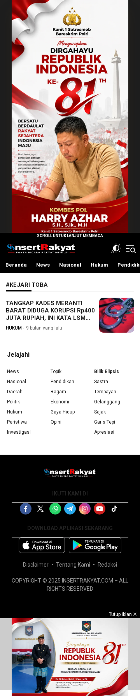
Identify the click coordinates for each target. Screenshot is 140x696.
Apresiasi (104, 432)
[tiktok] (114, 509)
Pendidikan (62, 381)
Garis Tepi (104, 422)
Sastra (101, 381)
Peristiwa (17, 422)
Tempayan (105, 391)
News (13, 371)
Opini (56, 422)
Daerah (15, 391)
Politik (13, 402)
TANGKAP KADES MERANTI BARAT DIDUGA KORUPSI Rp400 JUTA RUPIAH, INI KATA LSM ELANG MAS (50, 314)
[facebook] (26, 509)
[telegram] (70, 509)
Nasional (16, 381)
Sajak (100, 412)
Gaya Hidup (63, 412)
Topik (56, 371)
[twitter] (40, 509)
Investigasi (19, 432)
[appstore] (42, 545)
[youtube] (99, 509)
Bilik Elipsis (106, 371)
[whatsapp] (55, 509)
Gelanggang (107, 402)
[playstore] (95, 545)
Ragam (58, 391)
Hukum (14, 412)
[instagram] (85, 509)
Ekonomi (60, 402)
